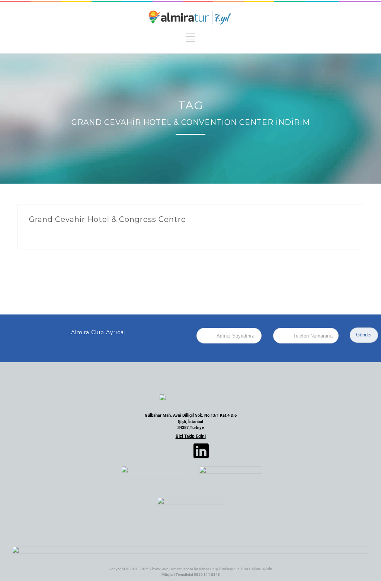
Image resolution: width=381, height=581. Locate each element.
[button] (137, 450)
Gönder (364, 335)
